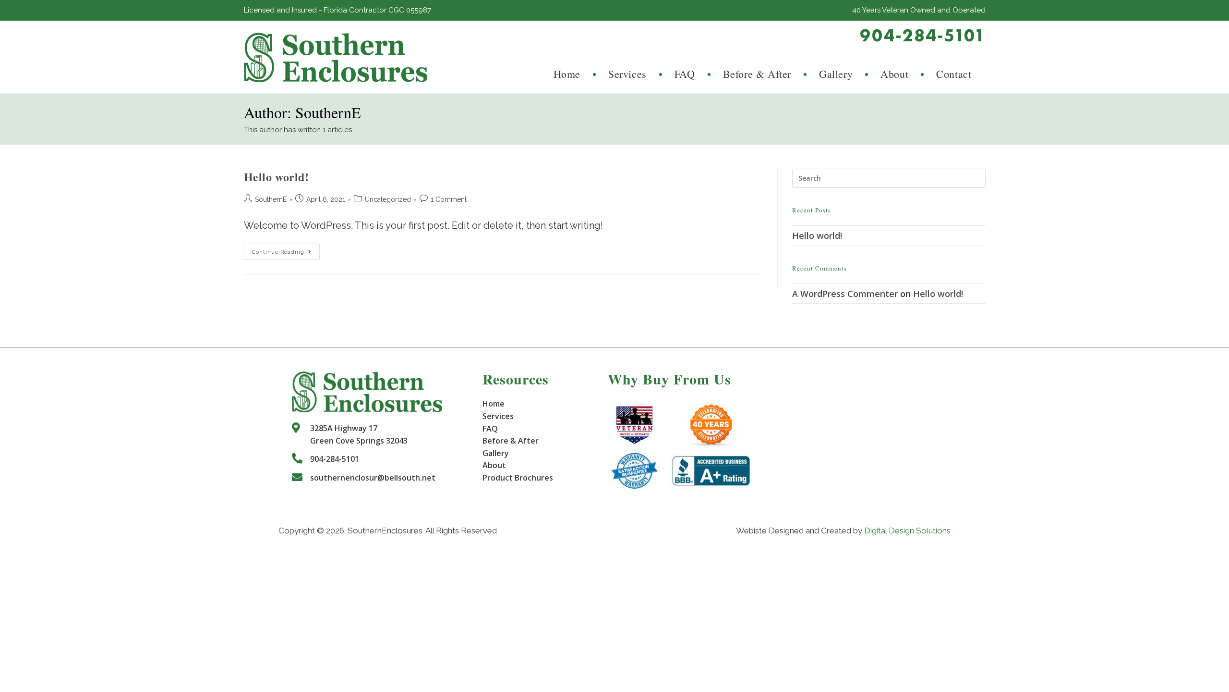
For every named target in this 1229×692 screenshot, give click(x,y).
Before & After (510, 440)
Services (498, 416)
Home (493, 403)
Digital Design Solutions (907, 530)
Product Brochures (517, 477)
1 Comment (449, 199)
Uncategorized (388, 199)
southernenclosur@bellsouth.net (372, 477)
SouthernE (271, 199)
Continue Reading (286, 254)
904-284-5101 (923, 36)
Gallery (495, 453)
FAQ (490, 428)
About (494, 465)
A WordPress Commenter (845, 293)
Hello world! (276, 176)
